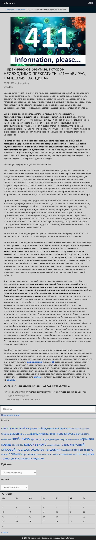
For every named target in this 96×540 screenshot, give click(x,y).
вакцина (11, 399)
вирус (19, 399)
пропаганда (29, 454)
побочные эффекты (83, 449)
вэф (9, 439)
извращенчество (73, 439)
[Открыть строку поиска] (81, 3)
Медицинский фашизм (55, 428)
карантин (87, 439)
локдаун (50, 445)
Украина (5, 434)
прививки (15, 454)
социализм (65, 454)
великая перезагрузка (60, 433)
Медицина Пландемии (16, 9)
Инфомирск (8, 3)
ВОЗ (39, 429)
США (88, 429)
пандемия (35, 399)
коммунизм (17, 445)
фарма (26, 459)
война (4, 439)
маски (58, 445)
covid (5, 428)
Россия (83, 429)
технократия (85, 454)
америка (16, 433)
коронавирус (35, 444)
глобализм (20, 439)
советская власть (43, 454)
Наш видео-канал (10, 415)
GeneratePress (67, 538)
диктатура (61, 439)
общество (37, 449)
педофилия (66, 450)
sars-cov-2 (18, 428)
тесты (74, 454)
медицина (68, 444)
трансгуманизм (12, 458)
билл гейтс (26, 434)
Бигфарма (31, 428)
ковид (26, 399)
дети (52, 439)
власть (86, 434)
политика (4, 454)
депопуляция (40, 439)
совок (55, 454)
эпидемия (37, 458)
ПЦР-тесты (75, 429)
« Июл (4, 532)
